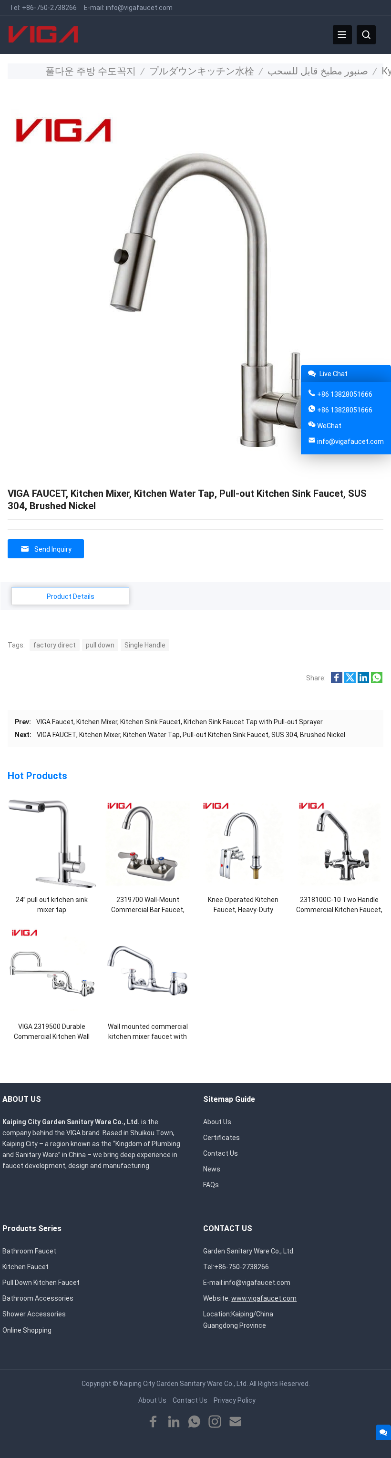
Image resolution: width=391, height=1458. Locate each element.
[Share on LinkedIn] (363, 681)
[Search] (366, 34)
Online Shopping (26, 1330)
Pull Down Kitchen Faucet (41, 1282)
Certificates (221, 1137)
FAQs (211, 1185)
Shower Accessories (34, 1314)
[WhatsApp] (194, 1422)
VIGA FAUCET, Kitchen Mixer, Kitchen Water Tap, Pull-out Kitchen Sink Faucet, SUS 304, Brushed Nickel (191, 735)
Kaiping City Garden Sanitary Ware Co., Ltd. (184, 1383)
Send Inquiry (53, 549)
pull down (100, 645)
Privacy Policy (235, 1400)
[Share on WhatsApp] (376, 681)
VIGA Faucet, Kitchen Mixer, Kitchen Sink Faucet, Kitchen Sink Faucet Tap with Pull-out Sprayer (179, 722)
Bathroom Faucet (29, 1251)
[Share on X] (350, 681)
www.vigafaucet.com (264, 1298)
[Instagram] (215, 1422)
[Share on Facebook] (336, 681)
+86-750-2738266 (49, 7)
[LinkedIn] (174, 1422)
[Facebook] (153, 1422)
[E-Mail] (235, 1422)
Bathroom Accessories (37, 1298)
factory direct (54, 645)
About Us (217, 1122)
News (211, 1169)
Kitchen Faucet (25, 1267)
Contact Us (220, 1153)
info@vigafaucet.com (139, 7)
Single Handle (144, 645)
